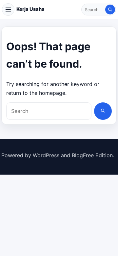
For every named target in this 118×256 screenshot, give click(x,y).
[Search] (110, 9)
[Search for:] (93, 9)
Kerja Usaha (30, 9)
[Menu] (8, 9)
